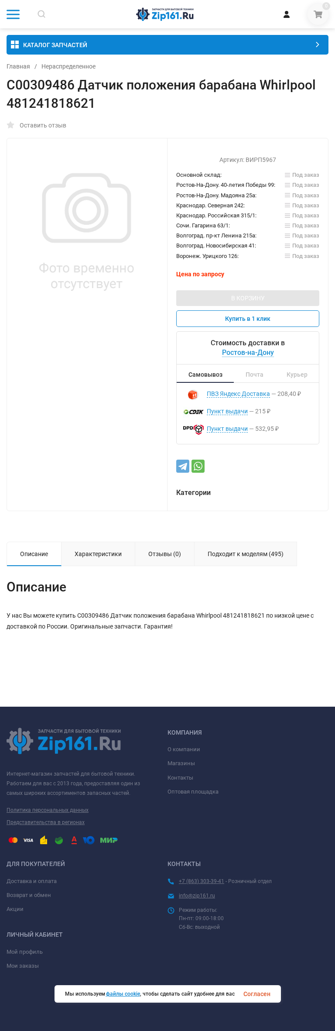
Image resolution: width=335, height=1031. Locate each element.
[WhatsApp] (198, 466)
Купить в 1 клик (247, 318)
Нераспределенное (68, 66)
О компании (184, 749)
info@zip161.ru (197, 896)
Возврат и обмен (29, 895)
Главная (18, 66)
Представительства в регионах (46, 822)
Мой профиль (25, 952)
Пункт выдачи (227, 411)
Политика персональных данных (48, 810)
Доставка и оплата (32, 881)
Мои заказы (23, 965)
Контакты (180, 777)
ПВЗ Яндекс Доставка (238, 393)
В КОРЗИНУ (248, 298)
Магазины (181, 763)
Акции (15, 909)
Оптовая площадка (193, 791)
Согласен (256, 993)
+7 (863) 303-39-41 (201, 881)
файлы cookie (123, 994)
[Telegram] (182, 466)
